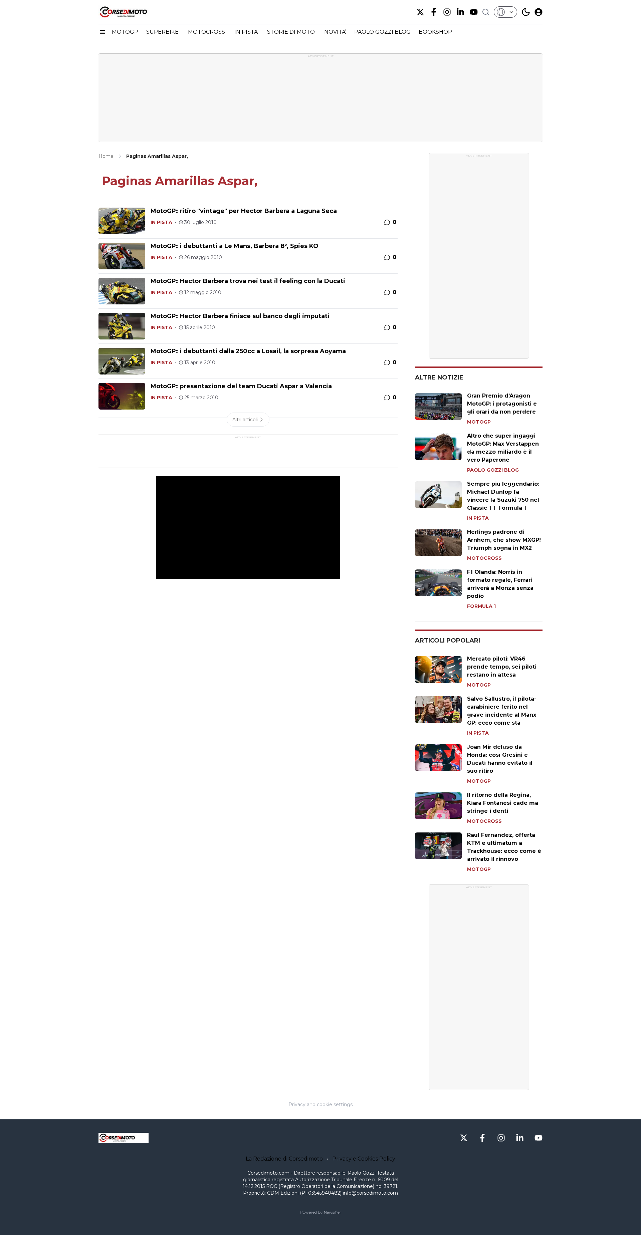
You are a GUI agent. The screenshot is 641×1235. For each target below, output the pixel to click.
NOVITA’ (335, 32)
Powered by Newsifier (320, 1212)
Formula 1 (481, 606)
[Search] (486, 12)
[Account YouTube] (474, 12)
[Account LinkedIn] (460, 12)
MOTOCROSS (207, 32)
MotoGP (479, 422)
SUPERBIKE (163, 32)
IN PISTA (246, 32)
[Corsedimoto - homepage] (131, 12)
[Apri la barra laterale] (102, 32)
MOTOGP (125, 32)
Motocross (484, 558)
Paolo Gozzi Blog (493, 470)
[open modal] (539, 12)
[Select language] (505, 12)
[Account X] (420, 12)
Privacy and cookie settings (320, 1104)
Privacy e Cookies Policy (363, 1159)
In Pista (161, 222)
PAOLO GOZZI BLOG (382, 32)
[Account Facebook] (434, 12)
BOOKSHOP (435, 32)
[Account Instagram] (447, 12)
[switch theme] (525, 12)
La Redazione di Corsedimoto (284, 1159)
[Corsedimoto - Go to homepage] (123, 1138)
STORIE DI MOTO (291, 32)
